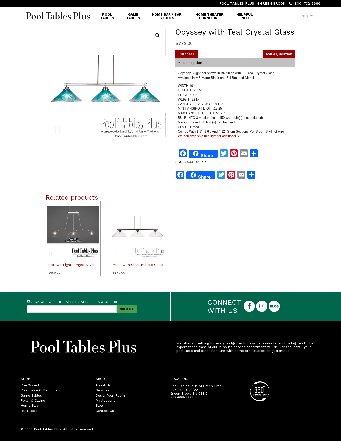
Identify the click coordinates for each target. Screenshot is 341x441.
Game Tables (133, 16)
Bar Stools (29, 411)
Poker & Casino (33, 400)
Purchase (186, 54)
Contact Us (105, 411)
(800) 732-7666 (306, 3)
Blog (99, 405)
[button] (157, 35)
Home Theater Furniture (209, 16)
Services (102, 390)
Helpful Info (244, 16)
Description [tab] (192, 63)
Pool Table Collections (39, 390)
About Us (103, 385)
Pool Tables (107, 16)
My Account (105, 400)
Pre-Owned (30, 385)
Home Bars (30, 405)
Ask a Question (279, 54)
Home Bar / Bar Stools (167, 16)
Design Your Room (110, 395)
